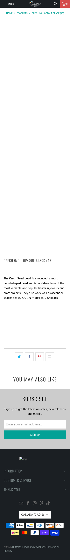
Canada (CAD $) (32, 514)
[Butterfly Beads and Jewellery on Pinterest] (42, 503)
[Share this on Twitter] (19, 356)
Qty (6, 305)
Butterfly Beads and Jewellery (28, 546)
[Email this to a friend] (50, 356)
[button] (35, 334)
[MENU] (2, 4)
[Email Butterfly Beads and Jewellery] (21, 503)
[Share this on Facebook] (29, 356)
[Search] (55, 4)
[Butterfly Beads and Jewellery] (35, 4)
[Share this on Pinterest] (39, 356)
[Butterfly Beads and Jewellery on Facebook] (28, 503)
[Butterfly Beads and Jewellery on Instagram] (35, 503)
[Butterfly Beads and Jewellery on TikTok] (48, 503)
